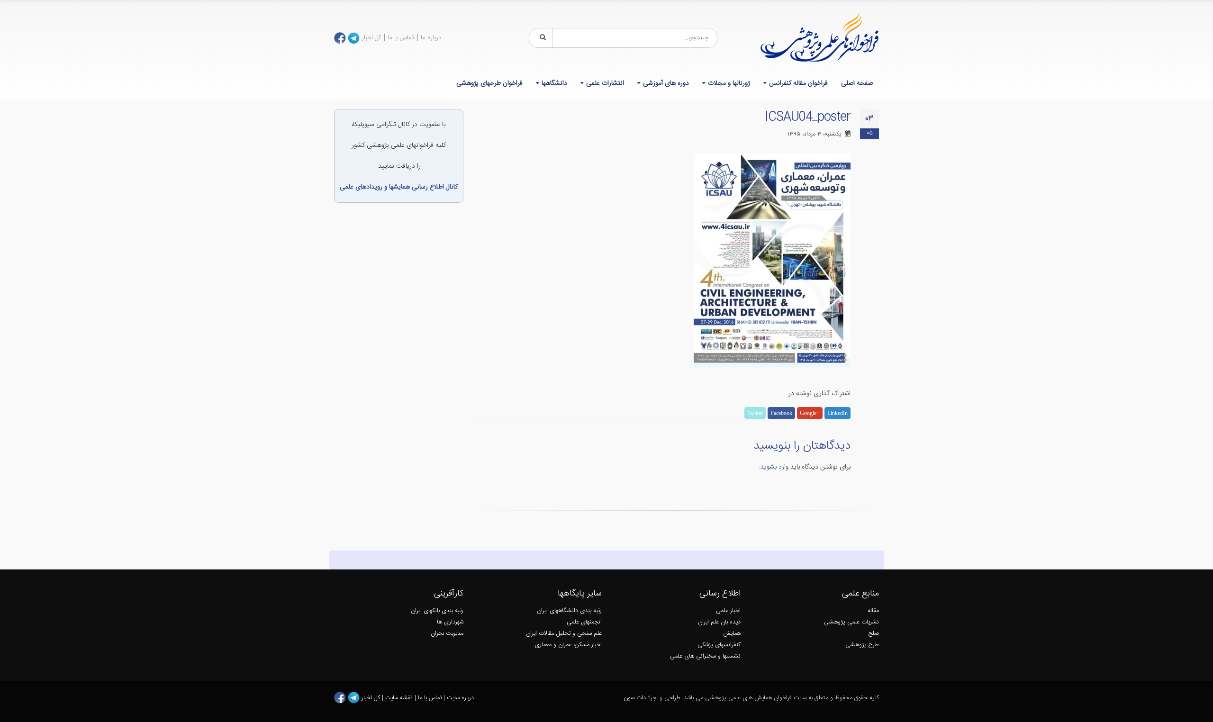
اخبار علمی (728, 611)
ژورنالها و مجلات (729, 83)
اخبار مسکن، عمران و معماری (568, 645)
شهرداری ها (450, 622)
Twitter (755, 413)
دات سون (635, 698)
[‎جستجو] (541, 37)
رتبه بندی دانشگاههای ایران (569, 611)
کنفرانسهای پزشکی (719, 645)
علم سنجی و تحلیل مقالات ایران (564, 634)
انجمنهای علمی (584, 622)
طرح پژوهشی (862, 645)
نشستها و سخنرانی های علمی (705, 656)
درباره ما (431, 38)
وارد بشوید (774, 467)
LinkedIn (837, 413)
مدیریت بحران (447, 634)
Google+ (810, 413)
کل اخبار (371, 38)
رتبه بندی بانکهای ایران (437, 611)
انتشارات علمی (605, 83)
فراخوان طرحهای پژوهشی (489, 83)
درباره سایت (460, 698)
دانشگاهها (554, 83)
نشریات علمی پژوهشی (851, 622)
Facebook (781, 413)
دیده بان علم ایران (719, 622)
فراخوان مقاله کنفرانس (798, 83)
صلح (874, 634)
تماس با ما (401, 38)
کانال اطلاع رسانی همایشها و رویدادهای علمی (399, 187)
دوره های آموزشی (666, 83)
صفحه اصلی (857, 83)
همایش (732, 634)
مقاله (873, 611)
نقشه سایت (400, 698)
